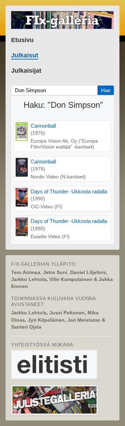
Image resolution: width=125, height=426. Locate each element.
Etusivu (22, 40)
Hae (105, 90)
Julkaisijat (26, 70)
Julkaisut (24, 55)
